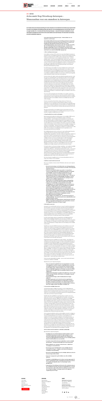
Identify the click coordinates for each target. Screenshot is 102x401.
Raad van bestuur (25, 384)
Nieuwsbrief (25, 389)
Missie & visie (24, 381)
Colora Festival (44, 389)
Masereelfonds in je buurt (26, 385)
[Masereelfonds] (29, 5)
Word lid (66, 6)
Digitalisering (44, 385)
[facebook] (62, 392)
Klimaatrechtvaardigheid (46, 381)
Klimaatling (44, 390)
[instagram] (66, 392)
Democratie (44, 384)
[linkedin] (68, 392)
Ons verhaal (24, 380)
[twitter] (64, 392)
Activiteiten (60, 6)
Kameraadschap (44, 380)
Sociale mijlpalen (45, 391)
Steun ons (73, 6)
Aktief (79, 6)
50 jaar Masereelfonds (46, 386)
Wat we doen (53, 6)
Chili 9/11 (43, 393)
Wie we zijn (46, 6)
